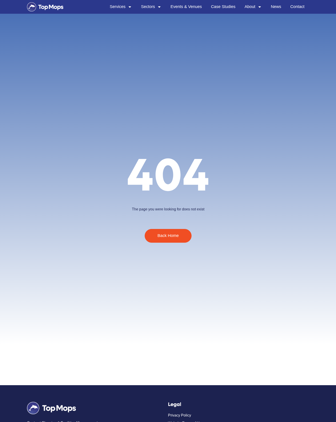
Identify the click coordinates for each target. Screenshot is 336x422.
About (250, 6)
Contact (297, 6)
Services (117, 6)
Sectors (148, 6)
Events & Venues (186, 6)
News (276, 6)
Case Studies (223, 6)
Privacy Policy (179, 415)
